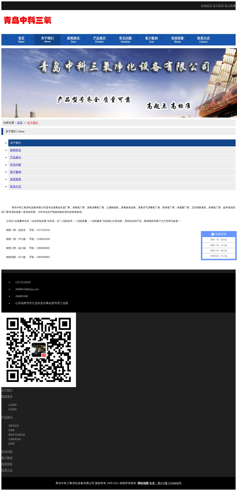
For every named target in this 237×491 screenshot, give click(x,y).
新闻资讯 (15, 150)
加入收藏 (230, 5)
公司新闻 (12, 404)
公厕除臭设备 (14, 439)
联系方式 (15, 186)
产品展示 (15, 157)
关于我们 (32, 122)
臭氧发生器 (13, 425)
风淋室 (11, 443)
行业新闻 (12, 409)
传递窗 (11, 430)
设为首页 (218, 5)
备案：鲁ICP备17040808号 (165, 483)
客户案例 (15, 171)
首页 (20, 122)
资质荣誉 (15, 179)
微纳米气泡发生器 (16, 434)
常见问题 (15, 164)
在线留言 (206, 5)
